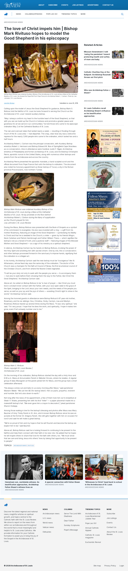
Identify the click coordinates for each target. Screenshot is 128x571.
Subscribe (53, 5)
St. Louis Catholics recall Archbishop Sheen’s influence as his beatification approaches (97, 112)
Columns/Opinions (33, 14)
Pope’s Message (71, 530)
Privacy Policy (110, 566)
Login (122, 566)
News (18, 14)
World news (48, 523)
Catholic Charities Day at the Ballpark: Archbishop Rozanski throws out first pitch (97, 74)
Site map (97, 566)
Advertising (93, 5)
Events (65, 5)
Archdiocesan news (13, 22)
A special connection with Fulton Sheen (62, 482)
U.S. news (47, 518)
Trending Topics (69, 14)
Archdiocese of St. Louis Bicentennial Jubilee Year (93, 516)
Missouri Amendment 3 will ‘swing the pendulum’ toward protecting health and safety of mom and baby (97, 55)
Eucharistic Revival (93, 542)
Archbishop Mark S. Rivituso (24, 445)
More (83, 14)
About (41, 5)
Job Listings (78, 5)
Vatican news (48, 527)
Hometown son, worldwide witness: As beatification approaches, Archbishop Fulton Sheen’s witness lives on (22, 484)
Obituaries (47, 532)
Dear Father (69, 521)
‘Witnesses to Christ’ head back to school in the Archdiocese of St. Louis (103, 483)
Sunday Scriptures (72, 525)
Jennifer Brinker (9, 103)
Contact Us (107, 5)
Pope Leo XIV (51, 14)
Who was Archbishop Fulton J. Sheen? (97, 91)
